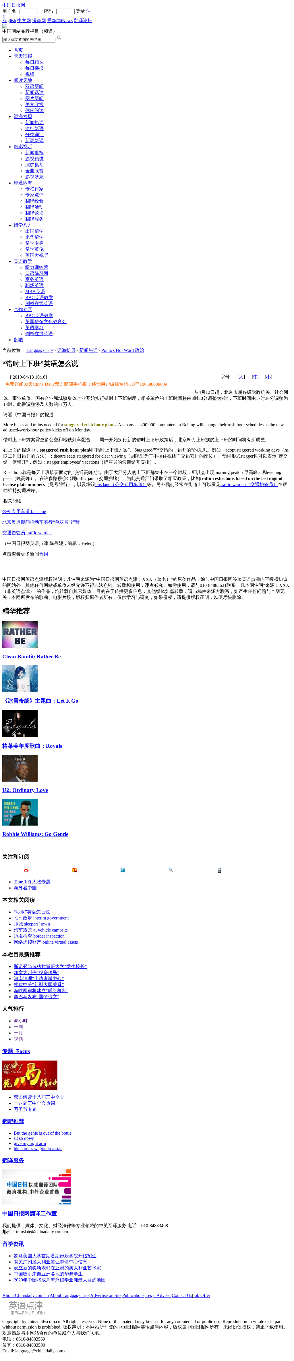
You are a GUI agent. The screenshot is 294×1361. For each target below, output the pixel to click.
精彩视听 (23, 146)
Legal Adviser (158, 1295)
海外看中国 (25, 887)
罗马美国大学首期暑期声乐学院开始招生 (55, 1255)
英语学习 (34, 327)
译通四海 (23, 182)
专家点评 (34, 194)
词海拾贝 (23, 116)
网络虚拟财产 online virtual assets (46, 942)
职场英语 (34, 285)
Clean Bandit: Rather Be (31, 656)
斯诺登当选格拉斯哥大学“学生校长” (50, 966)
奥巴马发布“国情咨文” (36, 996)
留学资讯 (13, 1244)
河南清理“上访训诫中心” (39, 978)
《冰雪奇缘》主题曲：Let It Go (40, 701)
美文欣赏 (34, 104)
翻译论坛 (83, 20)
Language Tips (39, 350)
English (9, 20)
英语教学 (23, 261)
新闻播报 (34, 152)
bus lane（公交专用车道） (121, 484)
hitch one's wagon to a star (38, 1148)
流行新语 (34, 128)
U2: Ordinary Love (25, 790)
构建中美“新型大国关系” (39, 984)
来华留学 (34, 237)
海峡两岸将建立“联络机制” (41, 990)
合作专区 (23, 309)
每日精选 (34, 62)
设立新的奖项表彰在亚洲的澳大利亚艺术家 (57, 1267)
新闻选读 (34, 92)
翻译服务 (34, 219)
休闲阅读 (34, 110)
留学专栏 (34, 243)
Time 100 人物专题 (32, 881)
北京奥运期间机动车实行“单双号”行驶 (41, 522)
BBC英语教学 (39, 297)
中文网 (24, 20)
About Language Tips (69, 1295)
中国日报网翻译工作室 (29, 1213)
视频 (29, 74)
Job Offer (201, 1295)
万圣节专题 (25, 1109)
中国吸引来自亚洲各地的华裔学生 (48, 1273)
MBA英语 (35, 291)
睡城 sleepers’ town (32, 924)
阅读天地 (23, 80)
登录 (80, 11)
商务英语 (34, 279)
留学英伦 (34, 249)
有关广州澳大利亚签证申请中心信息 (50, 1261)
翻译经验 (34, 200)
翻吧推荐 (13, 1121)
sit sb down (24, 1138)
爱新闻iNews (60, 20)
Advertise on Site (105, 1295)
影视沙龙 (34, 176)
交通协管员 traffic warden (27, 532)
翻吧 (18, 339)
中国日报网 (13, 5)
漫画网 (39, 20)
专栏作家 (34, 188)
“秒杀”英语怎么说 (32, 911)
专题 (16, 1051)
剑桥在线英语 (39, 303)
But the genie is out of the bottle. (43, 1133)
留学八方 (23, 225)
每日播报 (34, 68)
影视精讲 (34, 158)
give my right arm (30, 1143)
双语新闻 (34, 86)
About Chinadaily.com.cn (25, 1295)
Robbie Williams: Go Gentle (35, 834)
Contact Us (182, 1295)
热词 (43, 554)
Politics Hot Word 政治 (122, 350)
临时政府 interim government (41, 917)
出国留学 (34, 231)
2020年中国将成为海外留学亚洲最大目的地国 (60, 1279)
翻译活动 (34, 207)
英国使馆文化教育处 (46, 321)
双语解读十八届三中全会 (39, 1097)
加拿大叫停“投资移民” (36, 972)
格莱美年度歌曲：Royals (32, 746)
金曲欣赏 (34, 170)
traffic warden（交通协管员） (249, 484)
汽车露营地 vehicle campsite (41, 930)
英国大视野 (36, 255)
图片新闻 (34, 98)
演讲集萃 (34, 164)
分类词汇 (34, 134)
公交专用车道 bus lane (24, 511)
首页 (18, 50)
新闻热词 (34, 122)
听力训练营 (36, 267)
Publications (133, 1295)
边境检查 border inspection (39, 936)
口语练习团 (36, 273)
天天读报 (23, 56)
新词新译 (34, 140)
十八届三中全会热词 (34, 1103)
